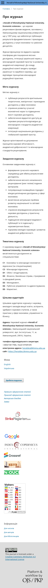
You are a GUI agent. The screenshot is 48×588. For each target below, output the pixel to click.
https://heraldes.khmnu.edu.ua (22, 351)
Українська (9, 368)
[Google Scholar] (12, 438)
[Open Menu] (2, 2)
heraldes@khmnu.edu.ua (33, 348)
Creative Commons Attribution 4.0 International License (20, 558)
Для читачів (9, 528)
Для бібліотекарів (11, 536)
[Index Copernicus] (21, 450)
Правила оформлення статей (17, 392)
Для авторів (9, 532)
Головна (6, 9)
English (7, 364)
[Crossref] (12, 457)
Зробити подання (14, 380)
